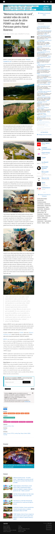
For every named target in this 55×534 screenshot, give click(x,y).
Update (16, 34)
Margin (22, 433)
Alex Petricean (7, 421)
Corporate (5, 426)
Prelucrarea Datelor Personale (24, 528)
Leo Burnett (45, 162)
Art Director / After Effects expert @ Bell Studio (44, 46)
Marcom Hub (45, 178)
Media (25, 433)
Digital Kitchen (46, 153)
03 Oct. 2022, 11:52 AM (8, 34)
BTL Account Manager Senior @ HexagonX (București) (44, 116)
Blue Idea (50, 523)
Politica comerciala (7, 531)
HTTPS (12, 433)
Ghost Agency (46, 143)
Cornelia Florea (15, 421)
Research (39, 222)
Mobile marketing (43, 210)
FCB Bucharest (46, 188)
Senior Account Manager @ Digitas (45, 30)
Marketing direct (46, 208)
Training (47, 222)
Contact (19, 526)
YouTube (21, 332)
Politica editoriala (6, 527)
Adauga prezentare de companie (45, 195)
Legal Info (20, 527)
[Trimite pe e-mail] (33, 37)
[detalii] (38, 29)
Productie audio (39, 214)
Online (9, 426)
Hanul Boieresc (11, 413)
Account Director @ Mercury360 (44, 69)
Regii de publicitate (48, 221)
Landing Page (17, 433)
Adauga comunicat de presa (45, 14)
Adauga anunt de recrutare (44, 134)
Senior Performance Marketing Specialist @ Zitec (43, 127)
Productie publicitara (40, 215)
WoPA (43, 183)
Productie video (47, 215)
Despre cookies (21, 531)
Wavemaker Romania (45, 167)
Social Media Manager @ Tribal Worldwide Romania (43, 52)
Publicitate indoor (44, 217)
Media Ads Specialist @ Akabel (44, 97)
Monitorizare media (40, 212)
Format (8, 433)
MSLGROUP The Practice (24, 34)
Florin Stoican (29, 421)
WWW (28, 433)
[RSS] (31, 37)
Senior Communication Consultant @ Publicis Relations (44, 65)
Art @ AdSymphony (42, 113)
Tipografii (43, 222)
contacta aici (27, 401)
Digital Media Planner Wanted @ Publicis (43, 58)
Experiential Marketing (45, 179)
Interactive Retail (40, 208)
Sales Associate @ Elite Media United (43, 85)
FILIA (5, 413)
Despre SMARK (6, 526)
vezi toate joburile (44, 132)
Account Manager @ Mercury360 (44, 75)
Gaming (47, 207)
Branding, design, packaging (46, 174)
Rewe (5, 409)
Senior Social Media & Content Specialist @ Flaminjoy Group (43, 26)
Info (5, 385)
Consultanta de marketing (41, 202)
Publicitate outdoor (40, 221)
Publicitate (43, 144)
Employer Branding (40, 205)
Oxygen (44, 157)
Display (4, 433)
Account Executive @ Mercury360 (44, 79)
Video (12, 426)
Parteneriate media (6, 528)
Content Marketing (40, 203)
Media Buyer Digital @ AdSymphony (42, 102)
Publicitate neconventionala (41, 219)
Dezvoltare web (47, 203)
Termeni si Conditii (22, 530)
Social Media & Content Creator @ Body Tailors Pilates (44, 41)
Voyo (22, 413)
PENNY (5, 339)
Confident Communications (46, 148)
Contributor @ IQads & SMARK (9, 530)
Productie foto (46, 214)
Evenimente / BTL (40, 176)
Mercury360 (45, 172)
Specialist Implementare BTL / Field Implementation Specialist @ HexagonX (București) (43, 122)
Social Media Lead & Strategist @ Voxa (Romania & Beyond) (44, 92)
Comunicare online (45, 154)
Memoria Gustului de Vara (9, 417)
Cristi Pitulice (22, 421)
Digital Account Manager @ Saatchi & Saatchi (43, 108)
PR (42, 150)
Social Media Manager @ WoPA (44, 35)
